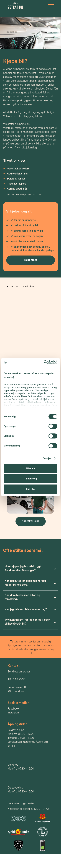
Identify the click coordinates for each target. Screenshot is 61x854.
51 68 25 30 (18, 679)
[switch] (52, 426)
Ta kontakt (30, 260)
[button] (50, 5)
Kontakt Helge (30, 521)
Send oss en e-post (19, 672)
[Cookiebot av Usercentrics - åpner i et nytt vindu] (43, 362)
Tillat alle (30, 468)
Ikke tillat (30, 489)
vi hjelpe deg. (29, 148)
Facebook (13, 709)
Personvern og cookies (21, 803)
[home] (14, 5)
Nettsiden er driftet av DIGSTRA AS (28, 809)
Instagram (14, 713)
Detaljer (47, 458)
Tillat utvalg (30, 478)
